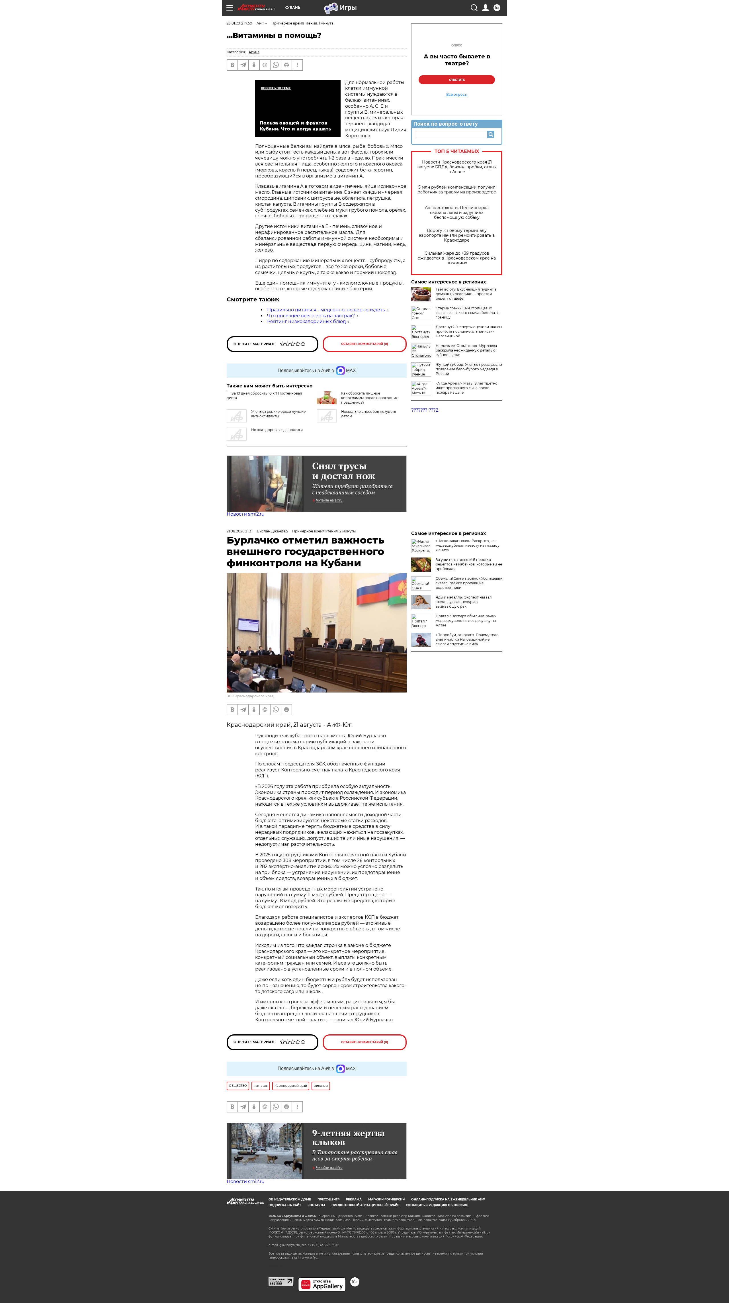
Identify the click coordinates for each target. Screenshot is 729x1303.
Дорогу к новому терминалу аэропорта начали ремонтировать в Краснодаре (457, 235)
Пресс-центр (328, 1199)
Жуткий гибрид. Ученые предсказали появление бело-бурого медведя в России (469, 369)
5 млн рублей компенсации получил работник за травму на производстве (456, 190)
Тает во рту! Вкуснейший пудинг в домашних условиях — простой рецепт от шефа (466, 294)
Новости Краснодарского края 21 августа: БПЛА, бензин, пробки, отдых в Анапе (456, 167)
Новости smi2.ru (246, 514)
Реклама (354, 1199)
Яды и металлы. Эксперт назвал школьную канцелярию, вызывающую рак (464, 601)
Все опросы (456, 94)
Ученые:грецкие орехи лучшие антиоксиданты (278, 413)
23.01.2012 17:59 (239, 23)
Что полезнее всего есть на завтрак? (311, 315)
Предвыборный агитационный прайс (365, 1205)
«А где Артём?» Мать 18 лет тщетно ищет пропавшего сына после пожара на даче (466, 388)
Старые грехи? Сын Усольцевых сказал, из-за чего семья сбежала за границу (467, 312)
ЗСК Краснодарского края (250, 696)
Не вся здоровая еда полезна (277, 430)
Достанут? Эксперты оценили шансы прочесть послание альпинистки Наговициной (469, 331)
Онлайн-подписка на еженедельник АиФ (448, 1199)
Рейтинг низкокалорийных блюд (306, 321)
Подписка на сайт (285, 1205)
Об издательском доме (290, 1199)
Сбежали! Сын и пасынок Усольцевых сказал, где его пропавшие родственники (469, 583)
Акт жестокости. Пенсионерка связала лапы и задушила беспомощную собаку (457, 212)
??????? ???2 (424, 410)
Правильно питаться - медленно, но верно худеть (326, 310)
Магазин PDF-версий (386, 1199)
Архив (254, 52)
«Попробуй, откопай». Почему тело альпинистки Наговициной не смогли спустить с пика (467, 639)
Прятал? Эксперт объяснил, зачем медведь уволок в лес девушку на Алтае (466, 620)
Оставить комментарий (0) (364, 344)
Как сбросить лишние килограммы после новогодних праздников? (369, 398)
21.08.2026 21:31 (239, 531)
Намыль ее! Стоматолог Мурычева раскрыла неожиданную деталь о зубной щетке (466, 350)
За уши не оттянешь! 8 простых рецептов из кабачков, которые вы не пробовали (469, 564)
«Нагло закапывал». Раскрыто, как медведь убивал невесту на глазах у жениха (467, 545)
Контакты (316, 1205)
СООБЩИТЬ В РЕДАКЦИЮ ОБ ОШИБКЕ (437, 1205)
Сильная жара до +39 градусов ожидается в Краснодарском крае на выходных (457, 258)
